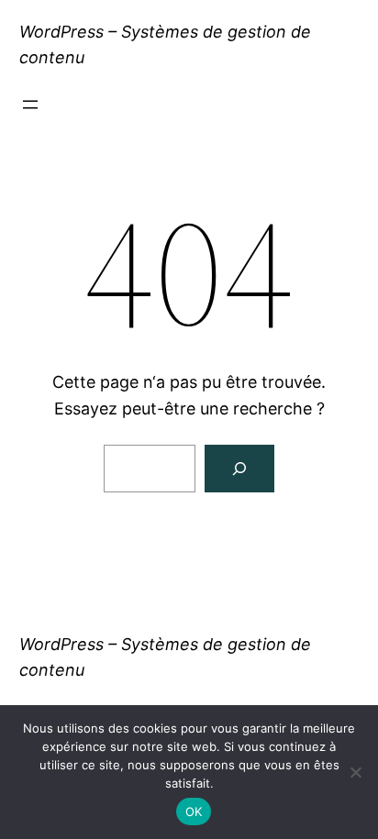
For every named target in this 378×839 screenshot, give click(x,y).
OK (194, 811)
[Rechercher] (239, 468)
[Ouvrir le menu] (30, 105)
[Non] (355, 772)
